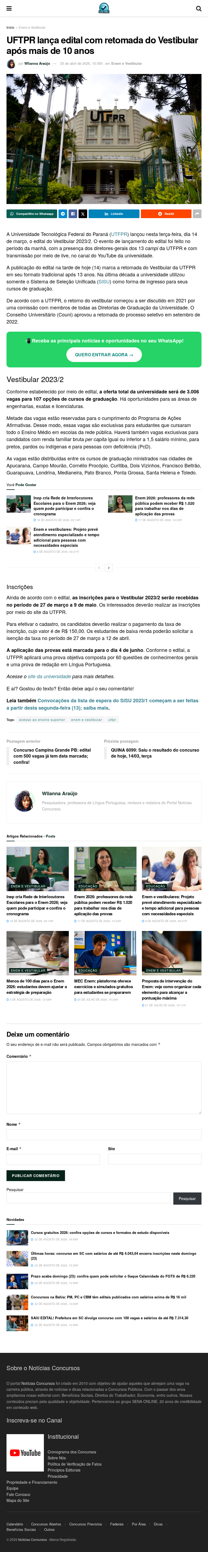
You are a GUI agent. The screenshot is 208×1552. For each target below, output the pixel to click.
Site (111, 1148)
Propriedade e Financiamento (31, 1482)
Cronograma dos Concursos (72, 1451)
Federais (117, 1524)
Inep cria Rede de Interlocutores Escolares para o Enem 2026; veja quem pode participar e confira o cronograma (65, 505)
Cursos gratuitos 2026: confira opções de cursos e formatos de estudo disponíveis (100, 1232)
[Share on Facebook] (73, 213)
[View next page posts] (109, 567)
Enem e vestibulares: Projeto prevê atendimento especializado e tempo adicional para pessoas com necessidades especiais (66, 537)
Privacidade (58, 1476)
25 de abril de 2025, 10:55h (81, 63)
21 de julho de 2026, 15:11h (165, 1005)
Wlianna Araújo (37, 63)
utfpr (112, 719)
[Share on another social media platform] (197, 213)
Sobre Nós (57, 1457)
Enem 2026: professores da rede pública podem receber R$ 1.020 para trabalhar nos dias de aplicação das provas (165, 505)
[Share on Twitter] (83, 213)
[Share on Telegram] (62, 213)
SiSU (104, 281)
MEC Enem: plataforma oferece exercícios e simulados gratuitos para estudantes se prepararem (103, 986)
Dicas (158, 1524)
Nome (13, 1124)
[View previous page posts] (99, 567)
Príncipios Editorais (64, 1470)
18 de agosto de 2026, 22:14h (58, 520)
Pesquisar (15, 1189)
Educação (88, 886)
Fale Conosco (18, 1494)
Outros (49, 1529)
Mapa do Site (17, 1500)
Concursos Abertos (46, 1524)
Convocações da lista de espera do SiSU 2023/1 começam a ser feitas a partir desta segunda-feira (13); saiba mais (102, 704)
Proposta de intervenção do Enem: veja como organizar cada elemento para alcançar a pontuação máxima (171, 989)
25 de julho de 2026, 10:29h (97, 999)
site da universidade (49, 676)
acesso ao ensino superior (42, 719)
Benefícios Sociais (21, 1529)
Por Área (139, 1524)
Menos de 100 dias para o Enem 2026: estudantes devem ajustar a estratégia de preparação (36, 986)
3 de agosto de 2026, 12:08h (30, 999)
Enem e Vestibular (32, 27)
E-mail (14, 1148)
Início (10, 27)
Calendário (14, 1524)
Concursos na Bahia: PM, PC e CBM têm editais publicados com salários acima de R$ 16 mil (108, 1296)
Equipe (12, 1488)
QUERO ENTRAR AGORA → (104, 354)
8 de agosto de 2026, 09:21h (57, 552)
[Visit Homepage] (104, 8)
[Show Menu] (9, 8)
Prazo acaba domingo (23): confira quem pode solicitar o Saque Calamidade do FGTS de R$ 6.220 (113, 1276)
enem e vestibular (86, 719)
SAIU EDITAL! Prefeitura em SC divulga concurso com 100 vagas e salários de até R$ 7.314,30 (109, 1317)
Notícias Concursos (38, 1383)
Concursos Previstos (85, 1524)
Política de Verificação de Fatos (75, 1463)
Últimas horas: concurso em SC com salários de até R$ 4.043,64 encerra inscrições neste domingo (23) (113, 1256)
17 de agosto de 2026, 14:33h (160, 520)
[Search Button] (199, 8)
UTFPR (119, 233)
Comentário (19, 1056)
